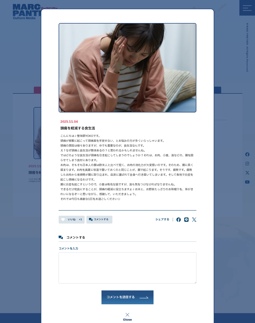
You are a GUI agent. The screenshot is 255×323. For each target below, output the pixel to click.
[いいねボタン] (72, 220)
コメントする (101, 219)
